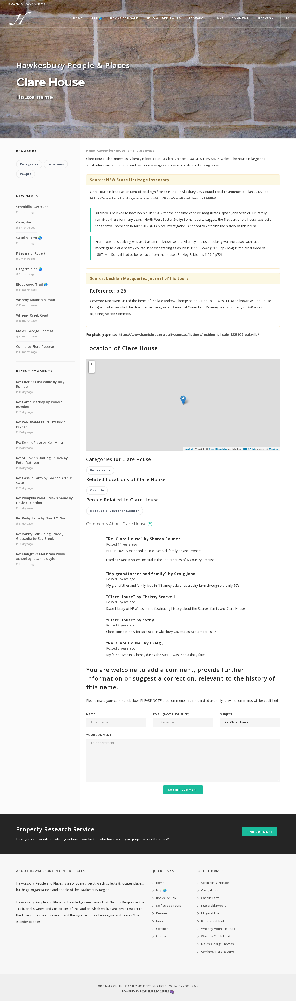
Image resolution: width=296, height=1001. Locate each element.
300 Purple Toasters (154, 991)
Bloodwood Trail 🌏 (32, 284)
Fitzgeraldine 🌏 (29, 269)
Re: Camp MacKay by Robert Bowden (39, 404)
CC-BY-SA (249, 449)
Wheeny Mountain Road (35, 300)
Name (90, 714)
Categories (105, 151)
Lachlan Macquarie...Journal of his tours (147, 278)
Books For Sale (124, 18)
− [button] (91, 369)
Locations (55, 164)
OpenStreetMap (218, 449)
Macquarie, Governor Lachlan (114, 511)
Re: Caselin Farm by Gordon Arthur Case (44, 480)
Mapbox (274, 449)
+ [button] (91, 363)
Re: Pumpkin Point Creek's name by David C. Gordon (44, 500)
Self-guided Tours (163, 18)
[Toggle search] (287, 18)
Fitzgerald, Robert (31, 253)
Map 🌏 (96, 18)
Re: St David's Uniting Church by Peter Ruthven (42, 460)
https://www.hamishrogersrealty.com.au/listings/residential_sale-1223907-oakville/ (189, 334)
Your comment (98, 735)
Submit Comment (183, 790)
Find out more (259, 832)
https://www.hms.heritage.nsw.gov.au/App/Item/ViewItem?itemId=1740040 (153, 198)
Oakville (97, 490)
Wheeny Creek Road (32, 315)
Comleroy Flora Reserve (35, 346)
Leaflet (189, 449)
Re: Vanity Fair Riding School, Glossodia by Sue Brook (39, 536)
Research (197, 18)
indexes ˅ (265, 18)
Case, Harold (26, 222)
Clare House (145, 151)
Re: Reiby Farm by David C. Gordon (44, 518)
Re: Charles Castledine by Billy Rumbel (40, 384)
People (25, 174)
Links (219, 18)
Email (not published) (171, 714)
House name (125, 151)
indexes (161, 936)
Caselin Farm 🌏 (29, 237)
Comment (240, 18)
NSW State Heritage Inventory (137, 179)
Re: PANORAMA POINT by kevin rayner (40, 424)
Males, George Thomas (34, 331)
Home (78, 18)
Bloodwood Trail (212, 921)
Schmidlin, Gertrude (32, 206)
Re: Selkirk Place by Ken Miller (40, 442)
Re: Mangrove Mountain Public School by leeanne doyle (40, 556)
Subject (226, 714)
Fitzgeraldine (210, 913)
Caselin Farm (210, 898)
